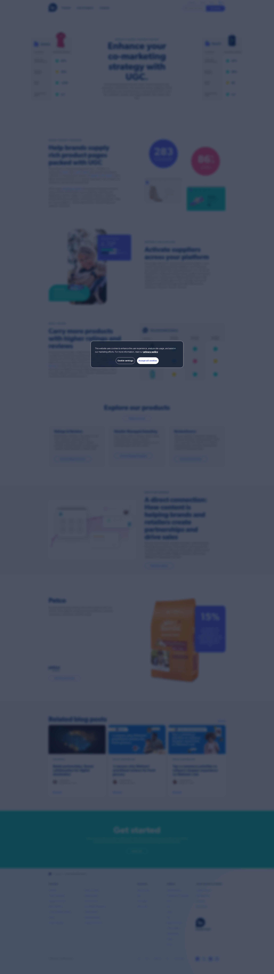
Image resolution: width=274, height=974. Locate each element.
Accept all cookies (148, 360)
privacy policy (150, 352)
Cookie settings (125, 360)
